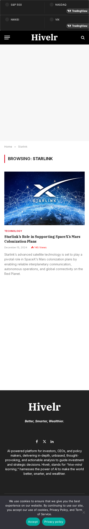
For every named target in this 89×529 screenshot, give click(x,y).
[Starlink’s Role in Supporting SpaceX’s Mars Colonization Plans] (44, 198)
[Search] (82, 37)
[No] (83, 512)
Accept (33, 521)
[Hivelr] (44, 37)
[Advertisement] (44, 92)
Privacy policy (53, 521)
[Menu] (7, 37)
